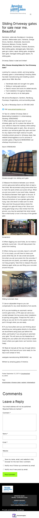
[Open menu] (30, 14)
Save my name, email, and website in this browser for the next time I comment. (19, 460)
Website (5, 451)
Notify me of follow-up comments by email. (20, 465)
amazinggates (6, 382)
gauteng (23, 382)
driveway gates (16, 382)
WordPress (20, 510)
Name (5, 434)
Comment (7, 413)
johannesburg (31, 382)
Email (5, 442)
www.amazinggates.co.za (16, 109)
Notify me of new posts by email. (16, 469)
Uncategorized (25, 373)
